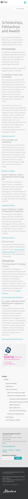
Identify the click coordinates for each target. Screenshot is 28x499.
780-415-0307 (8, 362)
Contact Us (11, 473)
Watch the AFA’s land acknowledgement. (10, 484)
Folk (12, 357)
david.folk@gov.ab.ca (10, 364)
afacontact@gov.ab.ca (9, 446)
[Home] (4, 2)
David (6, 357)
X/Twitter (4, 450)
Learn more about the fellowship (12, 297)
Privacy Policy (5, 473)
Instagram (17, 450)
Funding (6, 379)
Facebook (11, 450)
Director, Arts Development (13, 358)
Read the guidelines (8, 136)
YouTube (5, 451)
